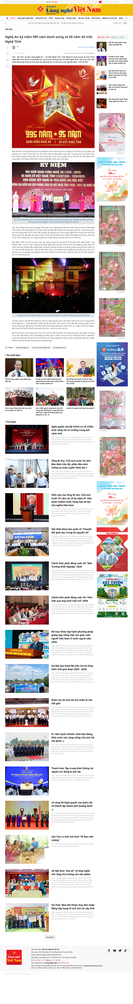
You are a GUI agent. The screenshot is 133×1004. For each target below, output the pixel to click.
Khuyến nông (71, 18)
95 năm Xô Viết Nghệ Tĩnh (41, 348)
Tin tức (12, 18)
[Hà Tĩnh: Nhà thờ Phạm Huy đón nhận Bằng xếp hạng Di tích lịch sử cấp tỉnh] (27, 917)
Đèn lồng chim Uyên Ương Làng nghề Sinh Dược (118, 100)
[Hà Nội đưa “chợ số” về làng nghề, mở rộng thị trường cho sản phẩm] (27, 883)
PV (18, 46)
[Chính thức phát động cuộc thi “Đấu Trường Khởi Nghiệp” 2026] (27, 575)
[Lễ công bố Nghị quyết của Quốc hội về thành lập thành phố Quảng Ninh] (27, 815)
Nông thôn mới (41, 18)
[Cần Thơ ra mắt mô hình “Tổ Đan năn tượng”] (27, 849)
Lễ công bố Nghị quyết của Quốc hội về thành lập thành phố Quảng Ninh (71, 804)
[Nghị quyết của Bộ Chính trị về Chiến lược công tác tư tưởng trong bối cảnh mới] (27, 439)
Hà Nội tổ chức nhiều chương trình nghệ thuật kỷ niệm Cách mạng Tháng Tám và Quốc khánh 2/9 (82, 23)
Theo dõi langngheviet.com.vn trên (74, 53)
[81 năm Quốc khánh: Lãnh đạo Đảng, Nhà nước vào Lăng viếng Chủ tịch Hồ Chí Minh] (27, 746)
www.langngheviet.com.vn (93, 966)
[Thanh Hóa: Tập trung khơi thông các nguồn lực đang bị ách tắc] (27, 780)
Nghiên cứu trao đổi (109, 18)
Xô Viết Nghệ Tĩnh (59, 348)
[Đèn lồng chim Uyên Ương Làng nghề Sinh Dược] (102, 103)
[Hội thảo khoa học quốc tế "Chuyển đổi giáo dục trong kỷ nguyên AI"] (27, 541)
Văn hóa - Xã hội (84, 18)
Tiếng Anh (100, 1)
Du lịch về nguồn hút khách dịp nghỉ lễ (80, 408)
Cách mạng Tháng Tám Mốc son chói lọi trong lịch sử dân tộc (118, 87)
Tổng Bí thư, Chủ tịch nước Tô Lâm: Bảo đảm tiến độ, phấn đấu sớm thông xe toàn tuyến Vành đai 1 (71, 464)
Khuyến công (59, 18)
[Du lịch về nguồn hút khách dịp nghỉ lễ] (80, 396)
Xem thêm (49, 937)
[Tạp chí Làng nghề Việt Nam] (14, 957)
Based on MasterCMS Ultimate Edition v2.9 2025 (22, 974)
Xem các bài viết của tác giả (86, 47)
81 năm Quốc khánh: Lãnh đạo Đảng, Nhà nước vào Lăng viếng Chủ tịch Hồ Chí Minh (72, 737)
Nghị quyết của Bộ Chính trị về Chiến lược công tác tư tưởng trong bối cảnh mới (72, 430)
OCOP (51, 18)
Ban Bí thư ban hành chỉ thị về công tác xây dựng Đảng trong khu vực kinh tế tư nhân (80, 381)
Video (121, 18)
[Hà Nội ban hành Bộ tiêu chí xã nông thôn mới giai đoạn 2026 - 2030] (27, 678)
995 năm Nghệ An (22, 348)
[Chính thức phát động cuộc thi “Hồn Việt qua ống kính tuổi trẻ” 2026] (27, 610)
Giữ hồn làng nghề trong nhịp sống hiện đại (30, 23)
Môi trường (96, 18)
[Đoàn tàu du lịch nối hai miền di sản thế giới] (27, 712)
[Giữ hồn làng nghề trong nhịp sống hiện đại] (19, 367)
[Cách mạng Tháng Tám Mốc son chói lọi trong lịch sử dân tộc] (19, 396)
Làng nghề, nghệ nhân (25, 18)
